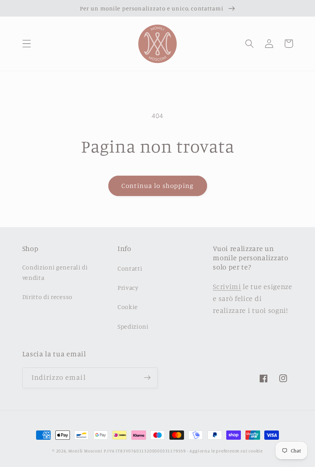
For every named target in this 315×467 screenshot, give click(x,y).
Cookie (128, 307)
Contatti (130, 268)
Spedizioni (133, 326)
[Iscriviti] (147, 377)
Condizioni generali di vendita (55, 272)
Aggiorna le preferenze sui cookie (226, 451)
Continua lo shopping (157, 185)
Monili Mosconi (85, 451)
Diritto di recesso (47, 297)
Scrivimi (227, 286)
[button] (26, 43)
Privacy (128, 287)
